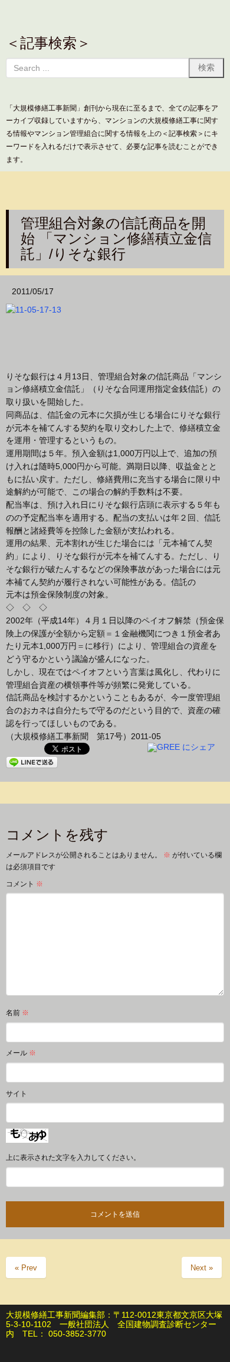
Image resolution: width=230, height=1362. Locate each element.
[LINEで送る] (32, 760)
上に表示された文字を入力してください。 (73, 1157)
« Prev (26, 1267)
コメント (24, 884)
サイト (16, 1094)
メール (21, 1053)
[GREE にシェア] (181, 747)
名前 (17, 1013)
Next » (201, 1267)
